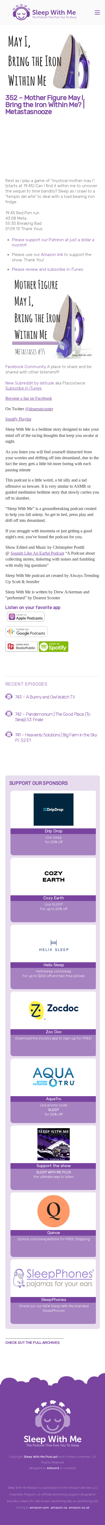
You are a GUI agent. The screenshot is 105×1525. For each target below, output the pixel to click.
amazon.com (39, 1507)
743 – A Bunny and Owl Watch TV (45, 697)
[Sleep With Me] (44, 17)
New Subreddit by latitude (29, 383)
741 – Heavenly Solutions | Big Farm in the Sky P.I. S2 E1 (56, 737)
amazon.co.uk (79, 1507)
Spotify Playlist (18, 419)
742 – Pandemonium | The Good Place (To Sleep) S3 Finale (52, 716)
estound (53, 1468)
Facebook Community (25, 366)
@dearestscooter (39, 409)
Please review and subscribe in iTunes (47, 269)
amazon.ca (59, 1507)
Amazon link (52, 254)
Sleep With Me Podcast (41, 1457)
